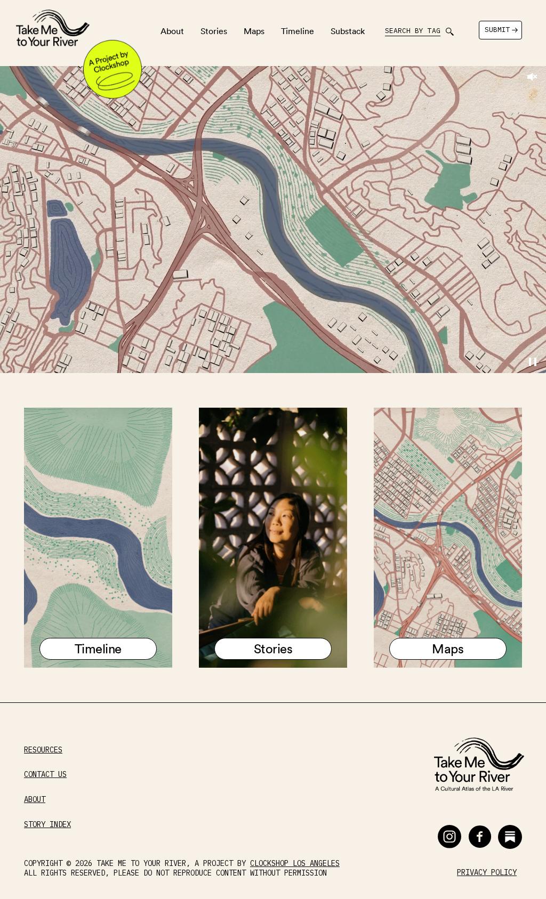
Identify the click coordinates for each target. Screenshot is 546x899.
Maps (254, 31)
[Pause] (532, 362)
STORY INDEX (47, 824)
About (172, 31)
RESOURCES (43, 750)
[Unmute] (532, 76)
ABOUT (34, 799)
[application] (273, 219)
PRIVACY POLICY (487, 872)
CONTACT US (45, 774)
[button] (449, 837)
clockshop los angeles (295, 863)
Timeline (297, 31)
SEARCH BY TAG (412, 30)
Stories (213, 31)
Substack (348, 31)
